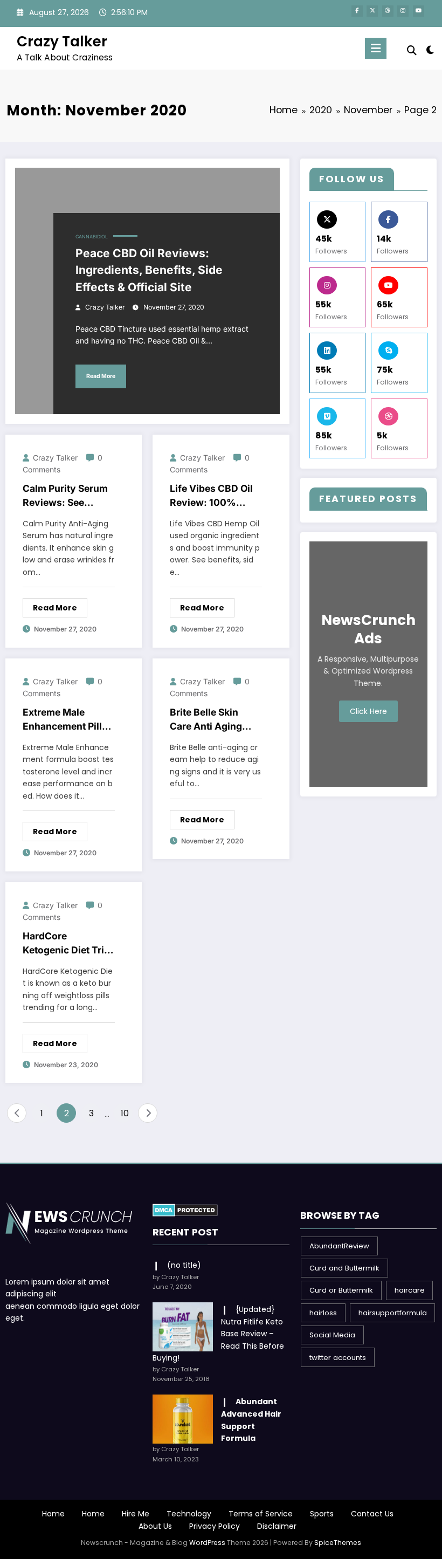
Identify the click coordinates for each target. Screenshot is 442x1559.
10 (125, 1113)
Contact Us (372, 1513)
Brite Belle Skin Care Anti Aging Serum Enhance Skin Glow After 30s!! (206, 720)
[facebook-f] (357, 11)
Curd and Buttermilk (344, 1268)
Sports (322, 1513)
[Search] (411, 50)
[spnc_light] (429, 50)
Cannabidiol (91, 236)
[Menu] (375, 48)
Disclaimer (276, 1526)
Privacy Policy (214, 1526)
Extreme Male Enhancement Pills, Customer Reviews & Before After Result (66, 720)
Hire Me (135, 1513)
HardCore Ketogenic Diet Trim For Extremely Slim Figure (68, 944)
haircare (410, 1290)
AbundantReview (339, 1246)
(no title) (184, 1265)
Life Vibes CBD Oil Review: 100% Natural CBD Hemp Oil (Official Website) (212, 496)
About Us (155, 1526)
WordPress (207, 1542)
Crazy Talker (62, 41)
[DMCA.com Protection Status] (185, 1210)
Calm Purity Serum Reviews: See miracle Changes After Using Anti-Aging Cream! (65, 496)
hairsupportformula (392, 1313)
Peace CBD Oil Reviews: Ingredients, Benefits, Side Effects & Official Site (149, 270)
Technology (189, 1513)
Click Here (368, 711)
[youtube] (418, 11)
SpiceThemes (337, 1542)
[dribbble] (387, 11)
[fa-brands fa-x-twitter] (372, 11)
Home (53, 1513)
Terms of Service (261, 1513)
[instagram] (403, 11)
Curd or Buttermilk (341, 1290)
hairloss (323, 1313)
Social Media (332, 1335)
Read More (100, 376)
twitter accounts (337, 1357)
